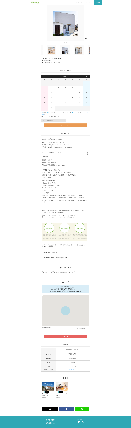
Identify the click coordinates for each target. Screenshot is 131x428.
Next (88, 50)
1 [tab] (62, 42)
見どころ (77, 2)
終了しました (65, 125)
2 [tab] (64, 42)
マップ (89, 2)
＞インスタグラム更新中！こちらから (51, 152)
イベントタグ (83, 2)
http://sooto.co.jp (73, 369)
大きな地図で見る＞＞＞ (83, 328)
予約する (97, 2)
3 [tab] (66, 42)
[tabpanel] (65, 23)
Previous (43, 50)
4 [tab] (69, 42)
